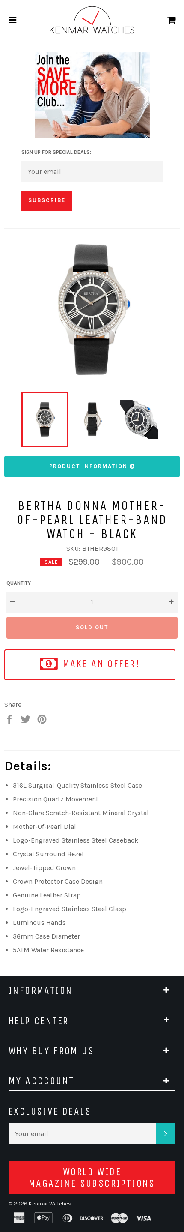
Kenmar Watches (50, 1203)
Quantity (18, 583)
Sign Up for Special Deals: (56, 152)
